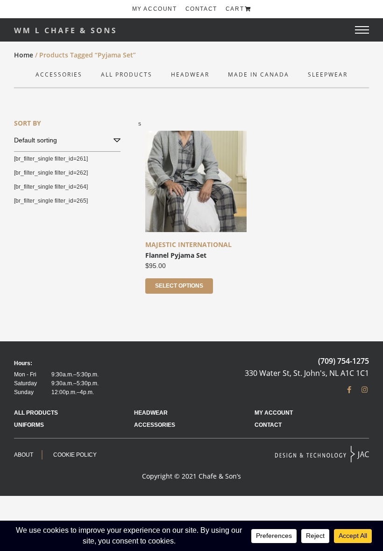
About (23, 455)
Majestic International (188, 244)
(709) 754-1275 (343, 361)
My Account (154, 9)
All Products (126, 74)
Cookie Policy (75, 455)
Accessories (58, 74)
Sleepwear (328, 74)
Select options (179, 286)
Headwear (190, 74)
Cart (235, 9)
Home (23, 54)
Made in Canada (258, 74)
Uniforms (29, 425)
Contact (201, 9)
